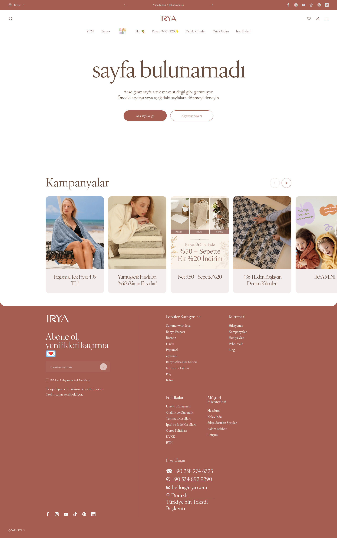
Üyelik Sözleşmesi (178, 406)
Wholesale (236, 344)
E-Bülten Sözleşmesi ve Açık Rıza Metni (70, 380)
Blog (232, 350)
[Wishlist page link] (309, 18)
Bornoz (171, 338)
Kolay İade (214, 417)
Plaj (168, 374)
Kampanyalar (238, 332)
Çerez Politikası (176, 430)
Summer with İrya (178, 326)
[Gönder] (103, 366)
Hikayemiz (236, 326)
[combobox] (17, 5)
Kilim (170, 380)
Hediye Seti (237, 338)
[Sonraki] (212, 5)
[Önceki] (125, 5)
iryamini (171, 356)
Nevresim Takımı (177, 368)
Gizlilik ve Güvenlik (179, 412)
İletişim (212, 435)
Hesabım (213, 410)
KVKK (170, 437)
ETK (169, 443)
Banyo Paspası (175, 332)
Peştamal (172, 350)
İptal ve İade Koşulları (181, 425)
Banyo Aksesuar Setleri (181, 362)
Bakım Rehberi (217, 429)
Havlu (170, 344)
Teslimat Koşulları (178, 418)
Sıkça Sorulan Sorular (222, 423)
